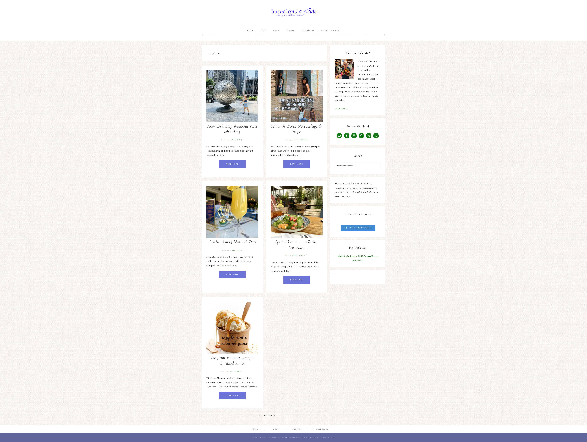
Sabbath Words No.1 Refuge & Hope (296, 128)
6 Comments (236, 250)
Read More (232, 164)
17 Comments (302, 140)
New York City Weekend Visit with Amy (232, 128)
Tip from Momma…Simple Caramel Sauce (232, 360)
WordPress (320, 437)
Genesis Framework (302, 437)
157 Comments (300, 256)
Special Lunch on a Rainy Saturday (296, 244)
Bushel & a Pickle (293, 13)
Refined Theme (280, 437)
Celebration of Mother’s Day (232, 242)
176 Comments (235, 371)
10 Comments (236, 140)
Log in (331, 437)
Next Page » (269, 416)
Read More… (341, 108)
